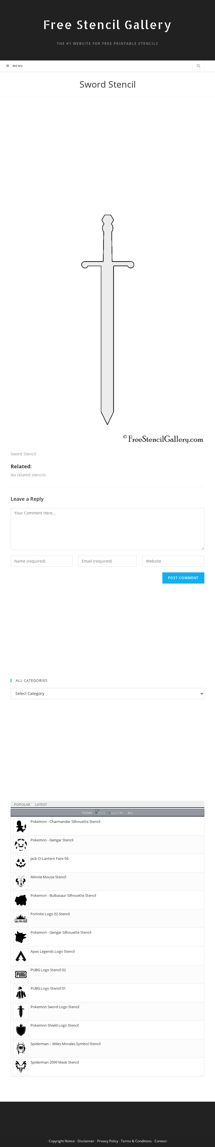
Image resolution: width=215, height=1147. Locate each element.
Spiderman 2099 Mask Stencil (55, 1062)
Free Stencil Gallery (107, 24)
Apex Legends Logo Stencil (53, 951)
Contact (161, 1141)
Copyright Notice (62, 1141)
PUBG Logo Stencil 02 (48, 969)
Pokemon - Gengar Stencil (52, 839)
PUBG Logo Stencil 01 (48, 988)
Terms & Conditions (136, 1141)
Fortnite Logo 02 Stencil (50, 913)
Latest (41, 804)
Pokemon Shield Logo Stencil (55, 1025)
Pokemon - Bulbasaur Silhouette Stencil (63, 895)
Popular (22, 804)
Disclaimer (86, 1141)
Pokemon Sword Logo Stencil (55, 1006)
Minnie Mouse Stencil (48, 876)
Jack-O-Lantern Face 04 (49, 858)
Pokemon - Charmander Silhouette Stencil (65, 821)
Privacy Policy (107, 1141)
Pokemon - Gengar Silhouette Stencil (61, 932)
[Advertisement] (107, 153)
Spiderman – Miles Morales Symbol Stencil (66, 1043)
